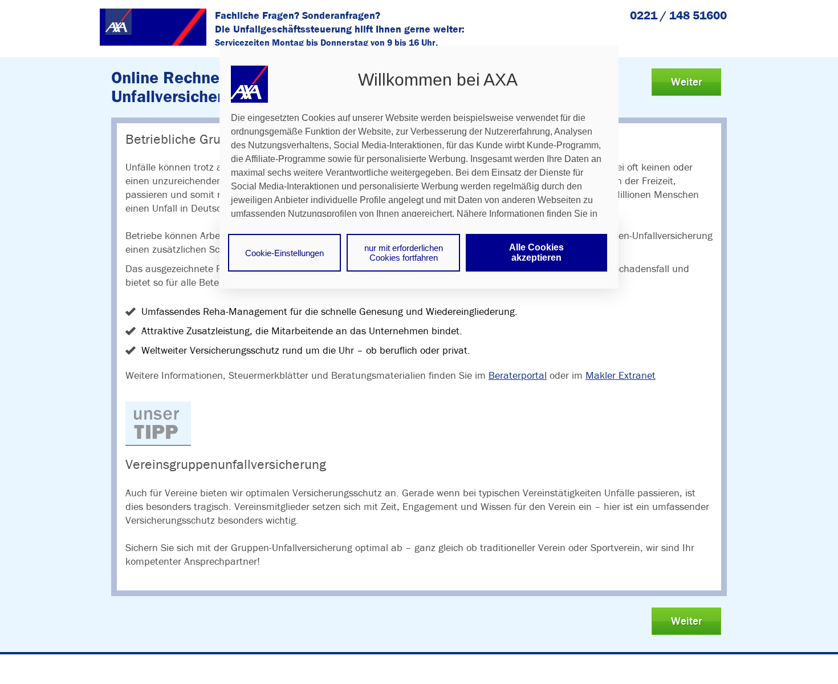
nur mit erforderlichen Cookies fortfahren (403, 252)
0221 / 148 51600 (678, 15)
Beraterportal (518, 375)
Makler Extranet (620, 375)
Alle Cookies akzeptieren (536, 252)
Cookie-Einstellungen (284, 253)
